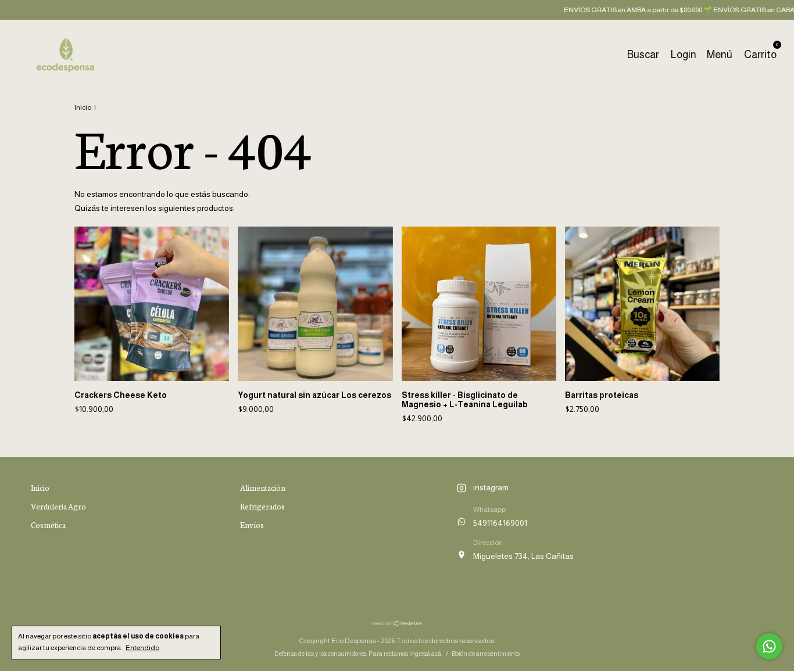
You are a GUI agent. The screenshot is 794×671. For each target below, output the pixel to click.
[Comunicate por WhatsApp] (769, 646)
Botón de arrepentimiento (486, 653)
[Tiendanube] (397, 623)
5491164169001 (500, 523)
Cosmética (48, 524)
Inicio (82, 107)
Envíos (252, 524)
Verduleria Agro (58, 506)
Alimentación (262, 487)
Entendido (142, 648)
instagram (491, 487)
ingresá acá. (425, 653)
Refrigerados (262, 506)
